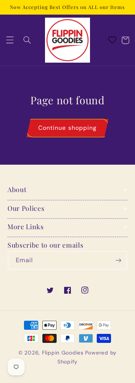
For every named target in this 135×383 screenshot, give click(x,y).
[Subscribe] (118, 260)
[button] (9, 40)
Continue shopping (67, 128)
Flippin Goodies (63, 352)
